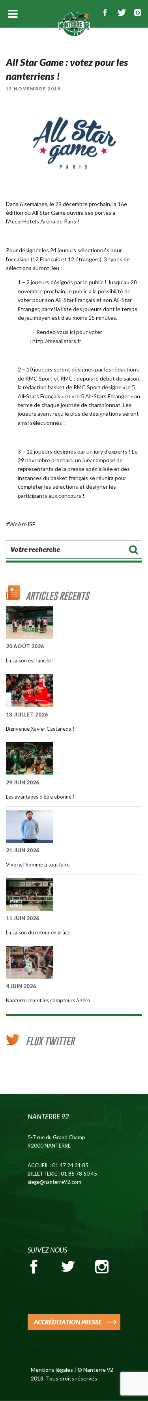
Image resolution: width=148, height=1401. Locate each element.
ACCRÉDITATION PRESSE (67, 1322)
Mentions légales (52, 1369)
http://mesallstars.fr (56, 341)
